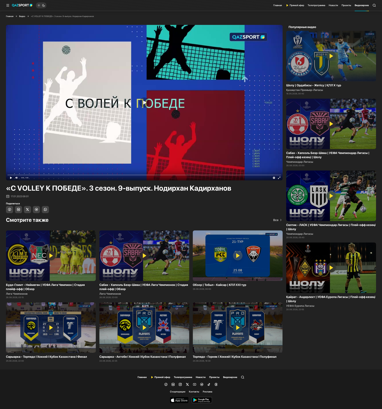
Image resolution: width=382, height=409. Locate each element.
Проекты (346, 5)
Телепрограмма (316, 5)
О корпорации (177, 391)
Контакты (194, 391)
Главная (277, 5)
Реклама (207, 391)
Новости (333, 5)
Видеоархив (362, 5)
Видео (22, 16)
